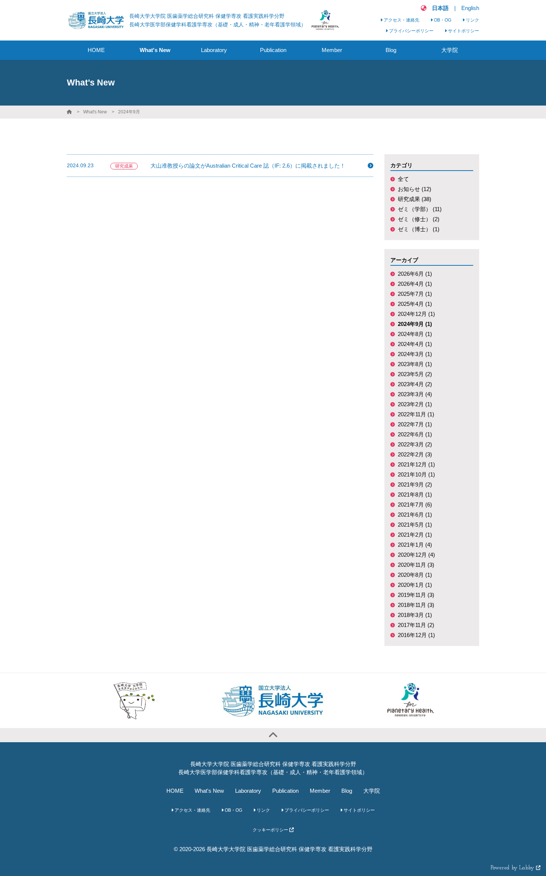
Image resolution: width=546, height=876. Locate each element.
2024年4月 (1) (415, 344)
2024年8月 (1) (415, 334)
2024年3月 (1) (415, 354)
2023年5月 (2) (415, 374)
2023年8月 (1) (415, 364)
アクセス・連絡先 (401, 20)
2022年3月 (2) (415, 444)
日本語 (440, 8)
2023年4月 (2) (415, 384)
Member (320, 791)
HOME (174, 791)
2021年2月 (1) (415, 534)
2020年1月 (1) (415, 585)
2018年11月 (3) (416, 605)
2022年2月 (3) (415, 454)
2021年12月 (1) (416, 464)
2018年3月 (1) (415, 615)
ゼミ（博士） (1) (418, 229)
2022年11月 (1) (416, 414)
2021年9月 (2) (415, 484)
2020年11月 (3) (416, 565)
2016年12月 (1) (416, 635)
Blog (346, 791)
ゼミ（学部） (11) (420, 209)
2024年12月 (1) (416, 314)
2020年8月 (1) (415, 575)
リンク (472, 20)
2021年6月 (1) (415, 514)
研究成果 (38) (414, 199)
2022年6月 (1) (415, 434)
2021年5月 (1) (415, 524)
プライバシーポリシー (410, 30)
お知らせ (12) (414, 189)
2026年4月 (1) (415, 284)
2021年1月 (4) (415, 545)
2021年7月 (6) (415, 504)
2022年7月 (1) (415, 424)
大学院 (371, 791)
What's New (95, 111)
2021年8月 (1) (415, 494)
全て (403, 179)
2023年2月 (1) (415, 404)
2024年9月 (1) (415, 324)
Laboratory (248, 791)
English (470, 8)
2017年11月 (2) (416, 625)
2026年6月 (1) (415, 274)
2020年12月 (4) (416, 555)
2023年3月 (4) (415, 394)
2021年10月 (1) (416, 474)
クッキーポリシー (271, 830)
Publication (285, 791)
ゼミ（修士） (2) (418, 219)
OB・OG (442, 20)
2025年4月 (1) (415, 304)
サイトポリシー (463, 30)
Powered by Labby (513, 868)
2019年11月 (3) (416, 595)
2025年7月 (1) (415, 294)
